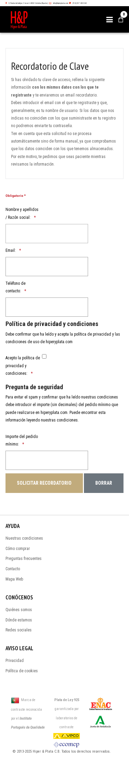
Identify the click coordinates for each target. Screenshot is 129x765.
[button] (109, 20)
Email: (11, 250)
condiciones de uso (22, 341)
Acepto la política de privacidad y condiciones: (23, 366)
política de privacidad (92, 334)
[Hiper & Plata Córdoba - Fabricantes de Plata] (23, 19)
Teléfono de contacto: (15, 287)
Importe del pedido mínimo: (22, 440)
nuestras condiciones (59, 420)
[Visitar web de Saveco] (66, 735)
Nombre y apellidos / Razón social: (22, 213)
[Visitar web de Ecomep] (66, 744)
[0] (120, 19)
